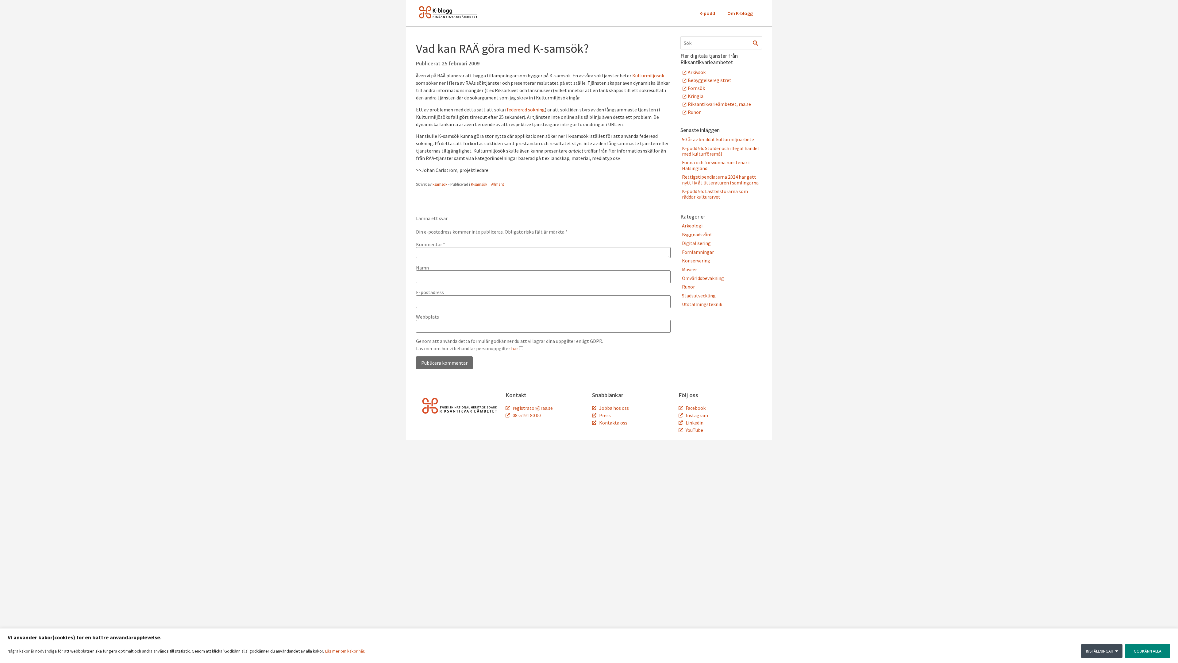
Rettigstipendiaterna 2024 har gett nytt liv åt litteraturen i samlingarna (720, 179)
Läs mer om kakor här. (345, 651)
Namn (422, 267)
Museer (689, 269)
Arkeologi (692, 226)
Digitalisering (696, 243)
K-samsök (479, 184)
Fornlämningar (698, 252)
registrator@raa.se (533, 408)
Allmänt (497, 184)
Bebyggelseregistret (709, 80)
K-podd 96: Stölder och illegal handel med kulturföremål (720, 151)
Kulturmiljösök (648, 75)
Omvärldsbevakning (703, 278)
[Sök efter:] (721, 42)
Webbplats (427, 316)
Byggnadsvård (696, 234)
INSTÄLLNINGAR (1099, 651)
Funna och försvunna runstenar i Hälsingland (715, 165)
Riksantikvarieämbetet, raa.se (719, 104)
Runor (694, 112)
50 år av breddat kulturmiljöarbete (718, 139)
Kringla (695, 96)
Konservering (696, 261)
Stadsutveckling (699, 296)
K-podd (707, 13)
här (514, 348)
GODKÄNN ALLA (1147, 651)
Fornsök (696, 88)
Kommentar (430, 244)
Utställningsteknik (702, 304)
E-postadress (430, 292)
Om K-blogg (740, 13)
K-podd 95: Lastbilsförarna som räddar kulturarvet (715, 194)
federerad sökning (526, 110)
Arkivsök (697, 72)
